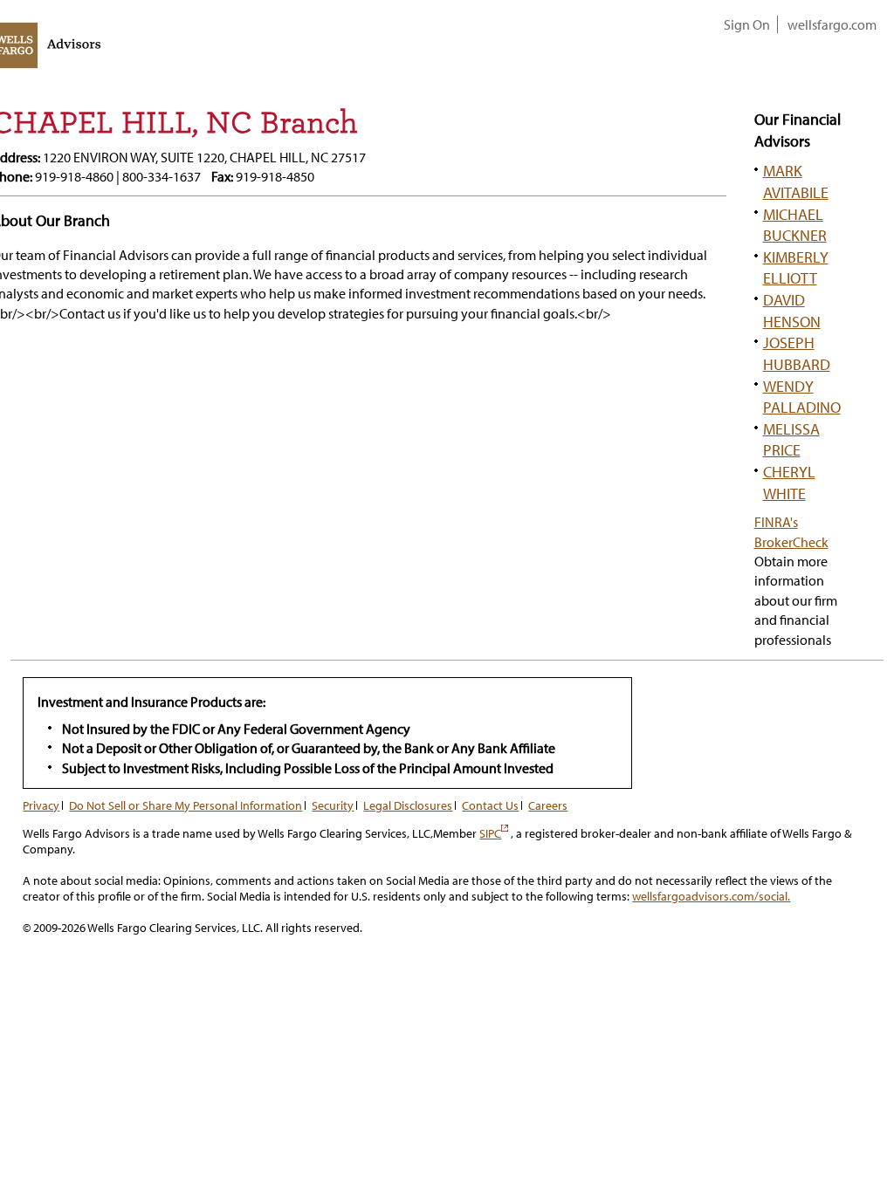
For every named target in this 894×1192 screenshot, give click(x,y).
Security (333, 805)
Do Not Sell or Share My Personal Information (185, 805)
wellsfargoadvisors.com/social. (711, 896)
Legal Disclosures (407, 805)
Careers (547, 805)
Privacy (41, 805)
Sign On (747, 24)
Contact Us (490, 805)
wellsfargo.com (832, 24)
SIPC (493, 833)
